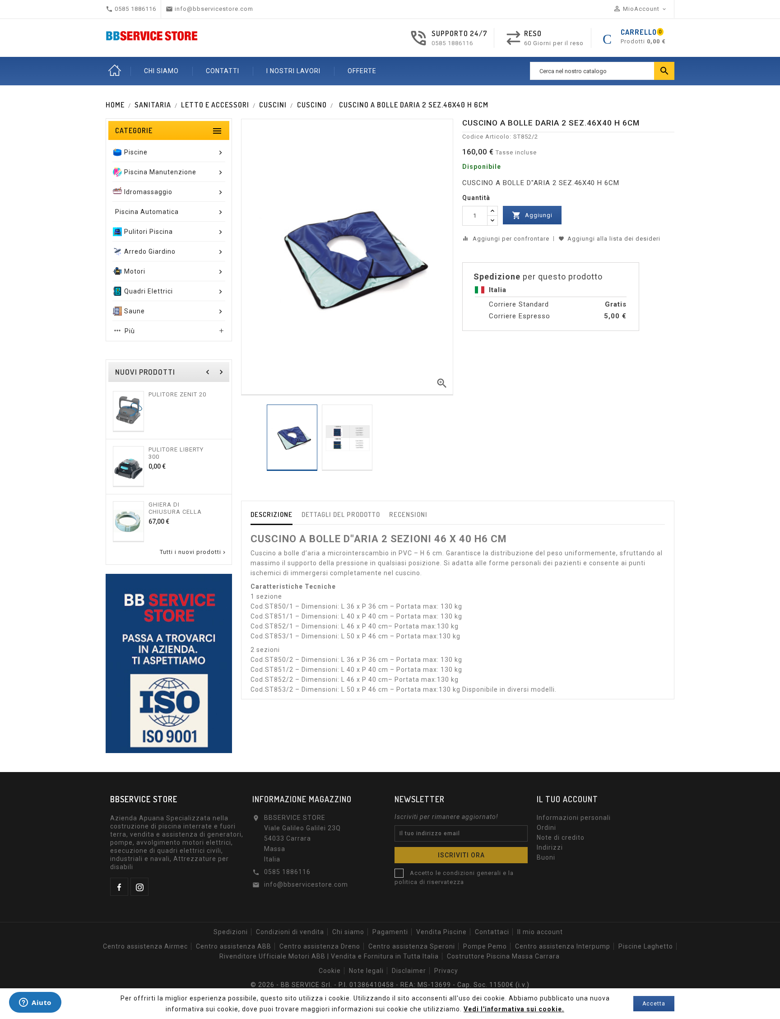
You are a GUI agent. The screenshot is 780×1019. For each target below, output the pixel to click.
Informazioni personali (574, 817)
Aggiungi (532, 215)
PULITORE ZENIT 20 (177, 394)
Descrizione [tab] (271, 514)
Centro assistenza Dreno (319, 946)
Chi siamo (348, 931)
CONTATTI (222, 70)
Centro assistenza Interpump (562, 946)
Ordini (546, 827)
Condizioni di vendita (290, 931)
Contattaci (492, 931)
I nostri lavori (293, 70)
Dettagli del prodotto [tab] (341, 514)
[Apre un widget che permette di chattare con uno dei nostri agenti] (35, 1003)
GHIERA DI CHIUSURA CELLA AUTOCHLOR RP (175, 508)
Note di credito (561, 837)
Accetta (653, 1003)
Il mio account (540, 931)
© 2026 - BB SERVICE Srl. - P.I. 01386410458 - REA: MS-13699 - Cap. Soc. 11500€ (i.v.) (390, 984)
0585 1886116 (452, 43)
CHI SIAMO (161, 70)
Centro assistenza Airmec (145, 946)
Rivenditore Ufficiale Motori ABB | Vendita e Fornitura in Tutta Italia (329, 956)
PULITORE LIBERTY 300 (176, 453)
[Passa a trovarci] (169, 663)
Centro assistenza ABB (233, 946)
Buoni (546, 857)
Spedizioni (231, 931)
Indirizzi (550, 847)
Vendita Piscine (441, 931)
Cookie (330, 970)
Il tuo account (567, 799)
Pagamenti (390, 931)
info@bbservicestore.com (306, 884)
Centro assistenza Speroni (411, 946)
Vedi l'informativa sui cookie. (514, 1009)
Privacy (446, 970)
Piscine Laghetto (645, 946)
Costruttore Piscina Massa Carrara (503, 956)
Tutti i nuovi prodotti (193, 552)
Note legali (366, 970)
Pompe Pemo (485, 946)
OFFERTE (362, 70)
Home (115, 71)
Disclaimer (409, 970)
